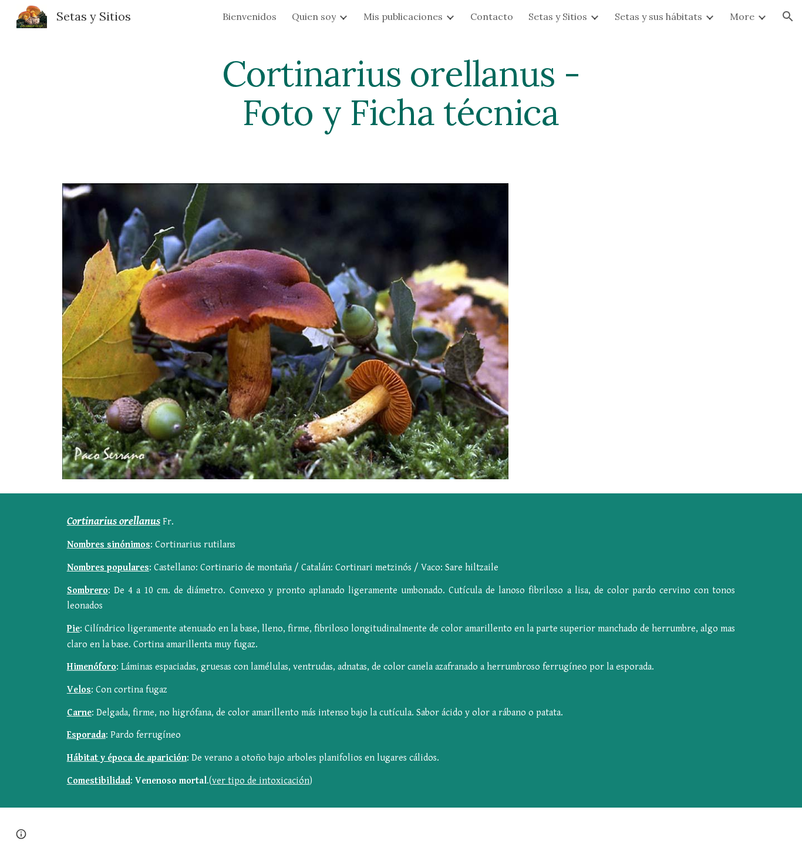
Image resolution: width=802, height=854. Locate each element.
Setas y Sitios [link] (557, 16)
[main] (401, 92)
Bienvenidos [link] (250, 16)
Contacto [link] (491, 16)
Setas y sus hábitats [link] (658, 16)
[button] (788, 16)
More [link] (742, 16)
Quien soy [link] (314, 16)
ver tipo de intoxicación (260, 780)
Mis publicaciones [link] (403, 16)
